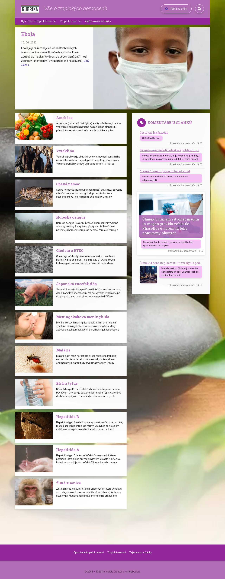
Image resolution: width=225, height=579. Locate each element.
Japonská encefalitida (76, 283)
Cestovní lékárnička (154, 132)
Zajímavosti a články (98, 21)
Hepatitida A (67, 449)
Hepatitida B (67, 416)
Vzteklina (65, 151)
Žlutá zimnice (68, 483)
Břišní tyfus (67, 383)
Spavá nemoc (68, 184)
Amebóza (64, 117)
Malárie (63, 350)
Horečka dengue (70, 217)
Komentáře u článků (170, 122)
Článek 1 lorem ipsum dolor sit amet (165, 171)
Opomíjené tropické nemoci (38, 21)
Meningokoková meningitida (82, 316)
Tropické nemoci (70, 21)
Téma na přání (178, 8)
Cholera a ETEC (69, 250)
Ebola (28, 34)
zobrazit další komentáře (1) (183, 143)
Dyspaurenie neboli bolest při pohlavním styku (173, 150)
